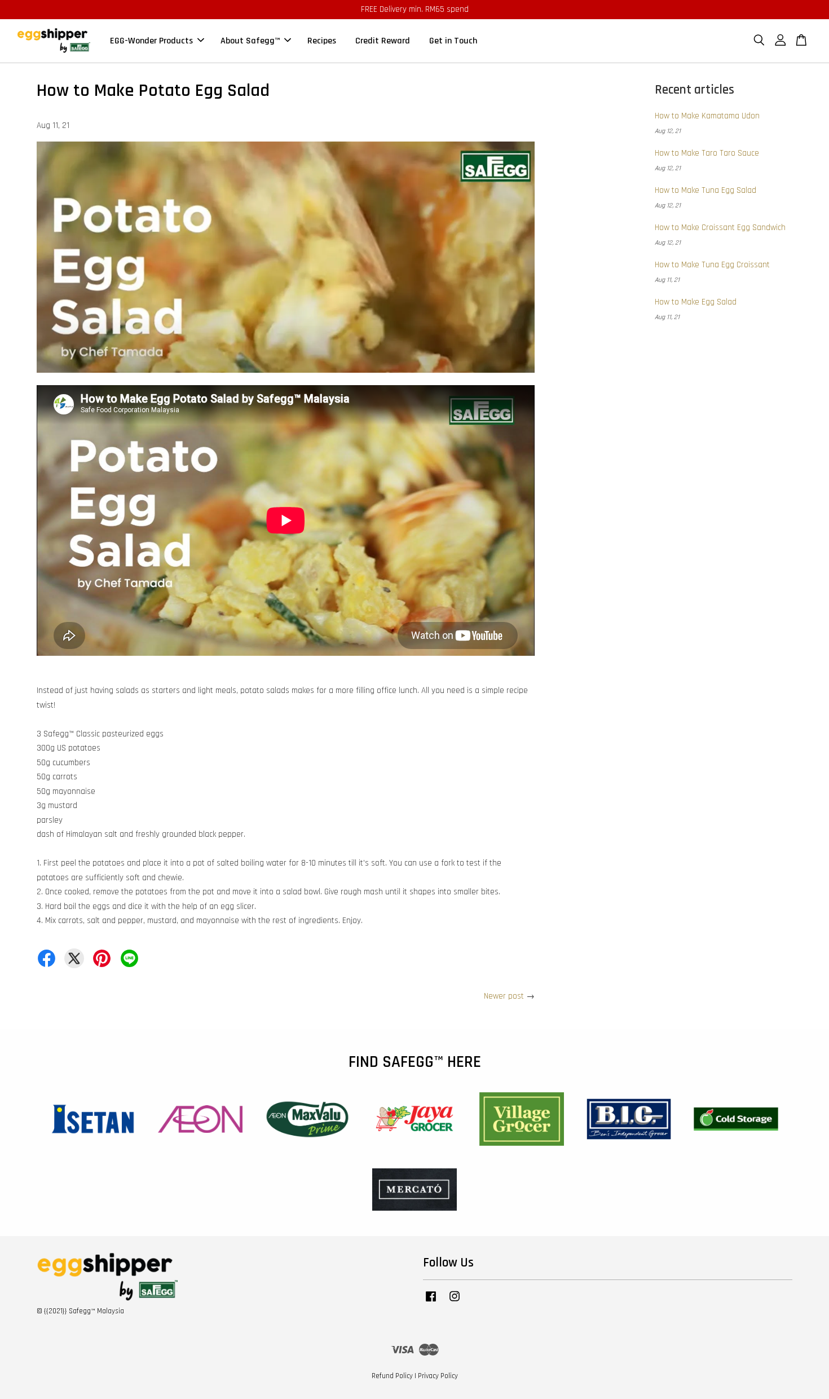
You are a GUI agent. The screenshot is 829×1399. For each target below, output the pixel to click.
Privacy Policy (438, 1375)
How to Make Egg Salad (696, 302)
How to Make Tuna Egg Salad (705, 190)
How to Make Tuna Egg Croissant (712, 264)
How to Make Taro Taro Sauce (707, 153)
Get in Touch (453, 41)
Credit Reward (382, 41)
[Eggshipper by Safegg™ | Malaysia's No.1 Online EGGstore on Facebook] (431, 1302)
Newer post (504, 996)
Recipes (321, 41)
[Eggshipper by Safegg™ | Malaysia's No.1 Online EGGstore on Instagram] (454, 1302)
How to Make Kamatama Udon (707, 116)
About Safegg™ (250, 41)
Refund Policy (392, 1375)
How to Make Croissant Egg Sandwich (720, 227)
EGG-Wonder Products (151, 41)
